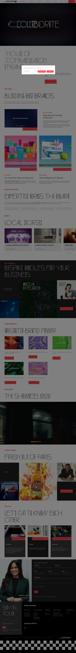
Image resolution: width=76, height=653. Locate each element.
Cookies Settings (26, 71)
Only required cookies (41, 71)
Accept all (50, 71)
